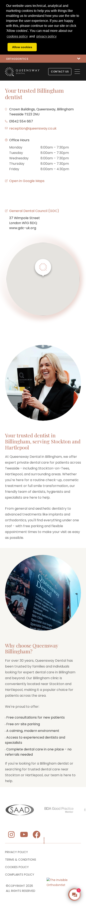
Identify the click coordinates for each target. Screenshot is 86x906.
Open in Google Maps (26, 180)
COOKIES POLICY (17, 867)
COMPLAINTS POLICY (19, 874)
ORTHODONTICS (17, 59)
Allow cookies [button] (22, 47)
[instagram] (10, 834)
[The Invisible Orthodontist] (64, 876)
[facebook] (36, 834)
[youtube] (24, 834)
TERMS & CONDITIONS (20, 859)
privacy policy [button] (46, 36)
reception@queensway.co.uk (33, 128)
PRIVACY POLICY (16, 852)
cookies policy (17, 36)
